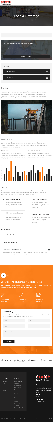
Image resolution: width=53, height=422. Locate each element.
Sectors (4, 383)
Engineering (17, 389)
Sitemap (37, 418)
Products (5, 381)
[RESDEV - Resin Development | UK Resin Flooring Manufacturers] (6, 2)
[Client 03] (33, 360)
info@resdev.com (40, 396)
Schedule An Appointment (26, 56)
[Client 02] (19, 360)
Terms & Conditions (24, 418)
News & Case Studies (7, 385)
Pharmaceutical (17, 385)
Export (4, 388)
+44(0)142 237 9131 (40, 401)
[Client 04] (46, 360)
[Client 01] (6, 360)
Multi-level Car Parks (18, 407)
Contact (4, 390)
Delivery (32, 418)
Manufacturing (17, 387)
